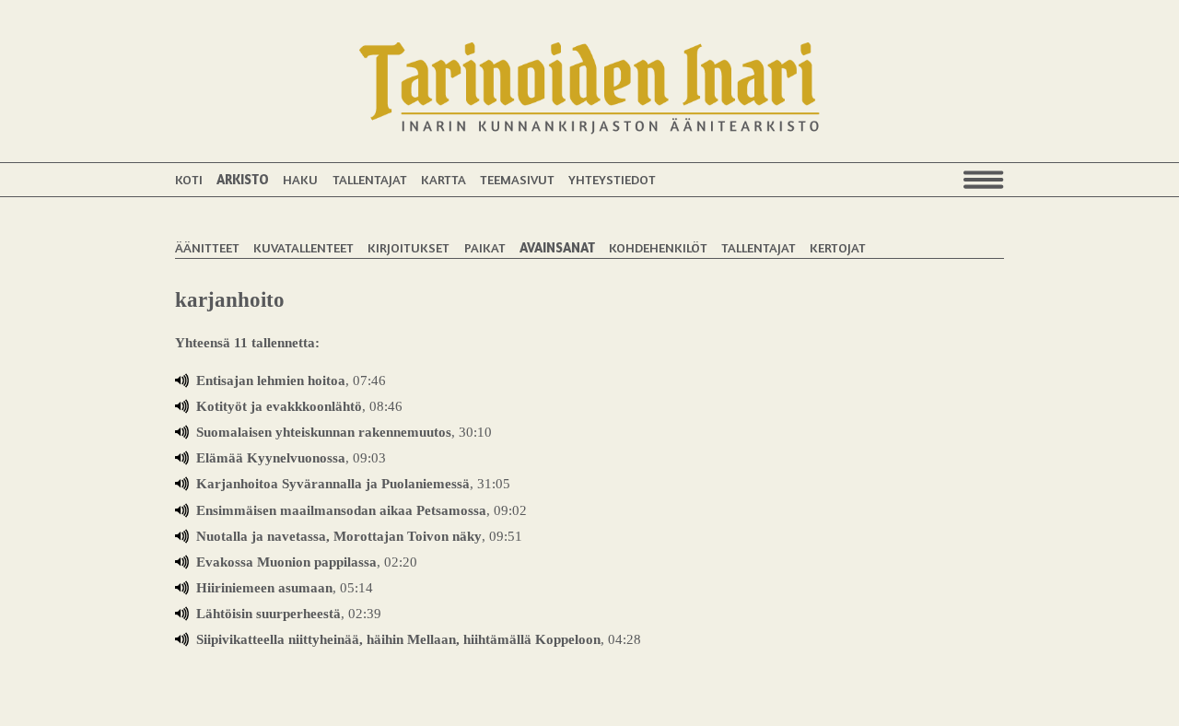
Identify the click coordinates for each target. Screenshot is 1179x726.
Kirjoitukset (408, 247)
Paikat (485, 247)
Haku (300, 179)
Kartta (443, 179)
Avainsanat (557, 247)
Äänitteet (207, 247)
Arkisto (242, 179)
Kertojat (838, 247)
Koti (189, 179)
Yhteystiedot (612, 179)
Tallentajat (370, 179)
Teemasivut (517, 179)
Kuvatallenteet (303, 247)
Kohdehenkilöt (658, 247)
